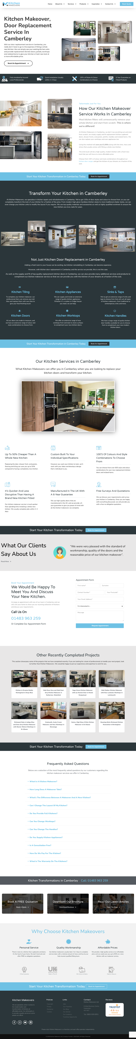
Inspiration (96, 4)
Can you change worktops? (42, 821)
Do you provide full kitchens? (43, 813)
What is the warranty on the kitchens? (48, 861)
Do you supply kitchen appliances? (46, 837)
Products (83, 4)
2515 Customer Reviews (115, 1014)
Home (50, 4)
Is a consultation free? (40, 845)
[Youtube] (25, 1022)
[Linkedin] (31, 1022)
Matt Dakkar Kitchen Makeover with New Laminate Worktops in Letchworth (112, 692)
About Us (58, 4)
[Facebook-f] (14, 1022)
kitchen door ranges (86, 161)
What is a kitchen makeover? (43, 781)
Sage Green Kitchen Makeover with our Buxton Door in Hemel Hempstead (82, 692)
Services (71, 4)
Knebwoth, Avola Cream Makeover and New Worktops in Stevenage (53, 724)
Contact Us (109, 4)
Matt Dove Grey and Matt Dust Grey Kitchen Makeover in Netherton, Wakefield (53, 692)
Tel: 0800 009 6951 (91, 1014)
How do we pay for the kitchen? (45, 853)
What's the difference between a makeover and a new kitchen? (60, 797)
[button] (68, 782)
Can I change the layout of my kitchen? (48, 805)
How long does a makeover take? (46, 789)
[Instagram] (20, 1022)
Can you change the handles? (44, 829)
